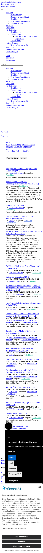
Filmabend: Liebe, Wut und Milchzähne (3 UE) (23, 359)
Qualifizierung (16, 19)
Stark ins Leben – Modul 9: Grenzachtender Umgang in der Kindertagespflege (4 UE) (22, 315)
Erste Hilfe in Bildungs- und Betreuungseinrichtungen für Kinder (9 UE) (22, 183)
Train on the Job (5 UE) (15, 205)
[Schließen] (9, 437)
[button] (8, 142)
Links (8, 56)
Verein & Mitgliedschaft (15, 49)
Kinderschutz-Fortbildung (31, 322)
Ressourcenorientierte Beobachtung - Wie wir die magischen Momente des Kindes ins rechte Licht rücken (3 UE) (23, 288)
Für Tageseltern (11, 30)
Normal (12, 458)
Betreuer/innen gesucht (19, 45)
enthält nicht (24, 151)
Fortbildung (10, 175)
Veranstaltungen (12, 52)
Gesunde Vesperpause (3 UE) (17, 413)
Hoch (11, 463)
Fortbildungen (16, 34)
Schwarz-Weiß (15, 474)
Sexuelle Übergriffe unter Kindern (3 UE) (21, 387)
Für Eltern (9, 26)
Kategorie (9, 147)
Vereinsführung (16, 15)
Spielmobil (10, 47)
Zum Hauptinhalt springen (11, 2)
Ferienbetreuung (17, 23)
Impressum (10, 58)
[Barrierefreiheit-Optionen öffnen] (8, 426)
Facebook (4, 132)
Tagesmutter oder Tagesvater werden (8, 5)
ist (6, 151)
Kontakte (9, 13)
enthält (16, 151)
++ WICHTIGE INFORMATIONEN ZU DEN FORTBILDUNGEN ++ (24, 232)
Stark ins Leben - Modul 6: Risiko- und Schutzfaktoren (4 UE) (20, 332)
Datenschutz (10, 60)
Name (8, 145)
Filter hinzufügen (12, 158)
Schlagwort (18, 147)
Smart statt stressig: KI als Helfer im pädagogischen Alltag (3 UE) (19, 349)
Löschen (23, 158)
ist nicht (11, 151)
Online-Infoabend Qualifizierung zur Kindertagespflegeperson (19, 217)
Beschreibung (16, 145)
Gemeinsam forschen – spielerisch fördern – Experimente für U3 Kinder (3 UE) (22, 371)
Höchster (12, 469)
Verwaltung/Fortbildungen (20, 21)
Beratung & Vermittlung (20, 17)
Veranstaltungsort (28, 145)
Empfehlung (27, 147)
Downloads (10, 28)
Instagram (4, 136)
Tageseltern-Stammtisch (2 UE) (17, 277)
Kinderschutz (16, 41)
